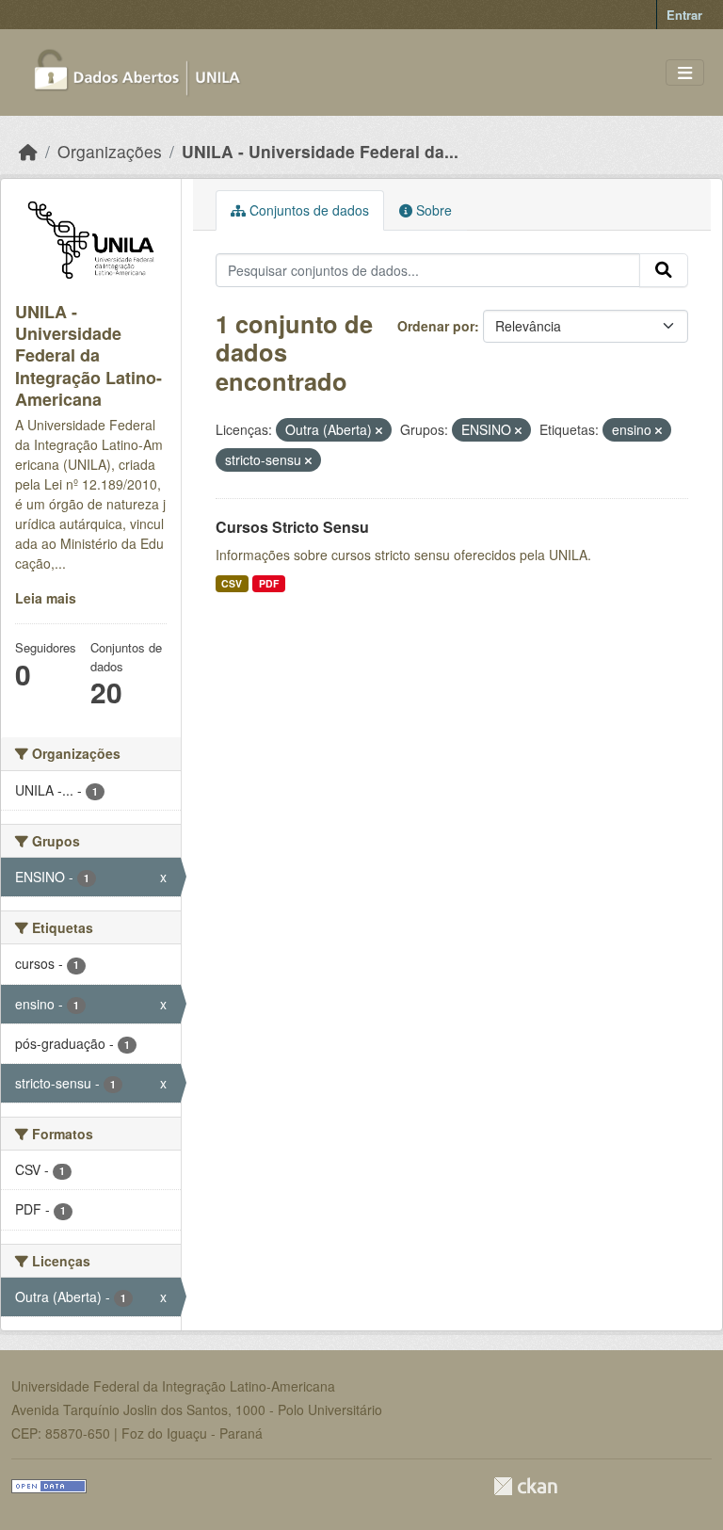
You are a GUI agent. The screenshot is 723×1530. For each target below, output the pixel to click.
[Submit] (663, 270)
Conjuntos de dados (307, 210)
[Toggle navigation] (685, 73)
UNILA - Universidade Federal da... (320, 151)
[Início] (28, 151)
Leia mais (45, 597)
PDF (269, 583)
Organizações (109, 151)
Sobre (432, 210)
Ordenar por (435, 325)
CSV (231, 583)
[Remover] (379, 430)
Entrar (684, 15)
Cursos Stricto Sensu (292, 527)
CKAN (525, 1486)
